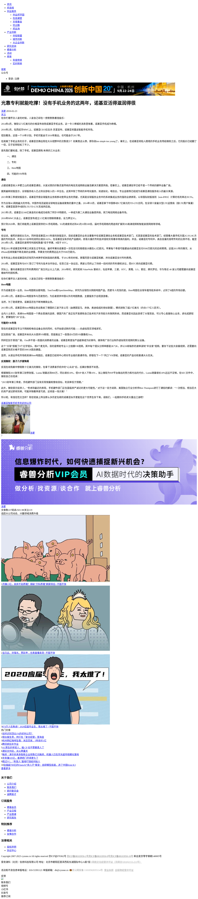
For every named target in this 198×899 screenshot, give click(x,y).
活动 (9, 53)
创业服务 (11, 11)
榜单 (9, 56)
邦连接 (10, 8)
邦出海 (16, 28)
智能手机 (12, 403)
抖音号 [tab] (4, 893)
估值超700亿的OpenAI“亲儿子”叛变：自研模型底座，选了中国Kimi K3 (39, 765)
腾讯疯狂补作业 (10, 744)
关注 (3, 114)
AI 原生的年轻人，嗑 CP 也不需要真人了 (23, 747)
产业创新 (11, 32)
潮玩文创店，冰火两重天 (15, 751)
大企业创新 (18, 42)
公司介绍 (11, 784)
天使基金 (17, 21)
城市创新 (17, 39)
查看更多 (5, 768)
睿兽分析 (11, 49)
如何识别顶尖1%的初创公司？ (17, 733)
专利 (19, 403)
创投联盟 (17, 35)
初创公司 (26, 403)
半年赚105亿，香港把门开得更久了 (20, 758)
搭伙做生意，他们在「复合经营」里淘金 (23, 737)
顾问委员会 (13, 791)
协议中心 (11, 850)
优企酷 (16, 25)
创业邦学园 (18, 15)
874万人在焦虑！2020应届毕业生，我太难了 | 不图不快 (30, 726)
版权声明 (11, 847)
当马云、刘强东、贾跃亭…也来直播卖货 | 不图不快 (28, 653)
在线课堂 (17, 18)
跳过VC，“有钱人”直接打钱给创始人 (21, 761)
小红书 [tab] (4, 889)
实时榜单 (17, 63)
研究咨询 (11, 46)
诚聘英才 (11, 794)
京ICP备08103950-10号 (121, 856)
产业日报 (11, 811)
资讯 (9, 4)
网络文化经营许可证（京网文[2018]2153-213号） (117, 862)
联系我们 (11, 787)
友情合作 (11, 834)
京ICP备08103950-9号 (99, 856)
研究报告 (11, 817)
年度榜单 (17, 60)
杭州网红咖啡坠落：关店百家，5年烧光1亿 (24, 740)
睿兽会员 (11, 807)
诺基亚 (4, 403)
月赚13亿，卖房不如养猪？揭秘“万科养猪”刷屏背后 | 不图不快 (34, 584)
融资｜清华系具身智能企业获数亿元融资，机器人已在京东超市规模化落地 (40, 754)
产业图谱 (11, 814)
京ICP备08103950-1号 (78, 856)
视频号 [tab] (4, 886)
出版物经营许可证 (124, 870)
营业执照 (108, 870)
